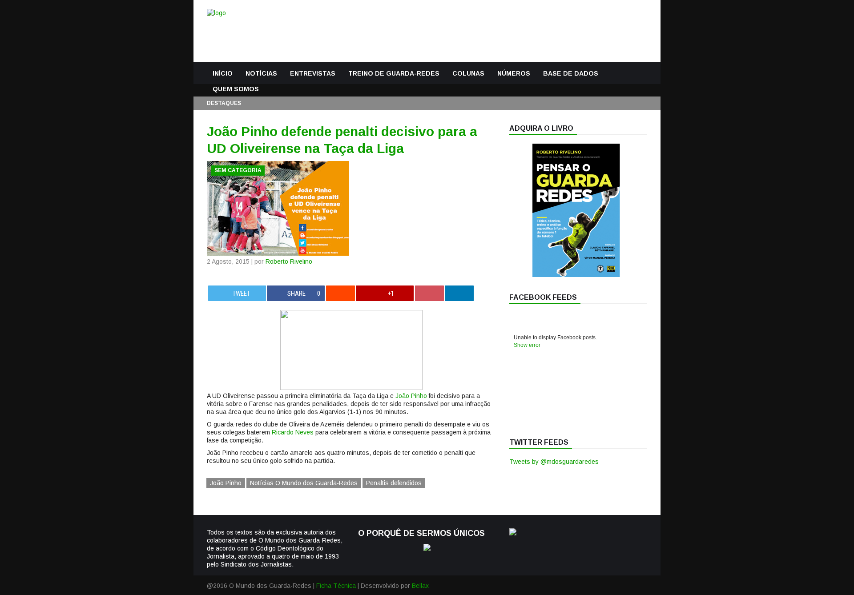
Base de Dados (570, 73)
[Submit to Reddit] (340, 293)
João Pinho (411, 395)
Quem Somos (236, 88)
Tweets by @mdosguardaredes (554, 461)
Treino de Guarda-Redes (393, 73)
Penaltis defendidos (394, 482)
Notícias (261, 73)
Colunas (468, 73)
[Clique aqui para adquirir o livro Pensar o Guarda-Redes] (576, 274)
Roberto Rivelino (289, 261)
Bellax (420, 585)
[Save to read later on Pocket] (429, 293)
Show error (527, 345)
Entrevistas (312, 73)
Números (513, 73)
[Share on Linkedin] (459, 293)
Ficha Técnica (336, 585)
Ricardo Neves (293, 432)
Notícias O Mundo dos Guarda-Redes (304, 482)
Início (223, 73)
